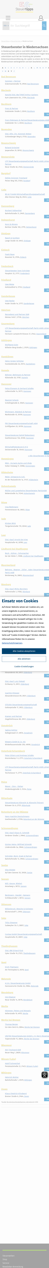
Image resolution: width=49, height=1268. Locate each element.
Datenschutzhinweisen (12, 643)
